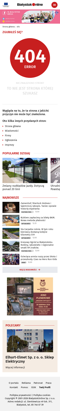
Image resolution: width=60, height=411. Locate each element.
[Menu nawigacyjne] (54, 5)
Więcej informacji (15, 367)
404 (18, 27)
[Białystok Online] (30, 4)
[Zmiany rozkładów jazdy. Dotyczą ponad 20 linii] (25, 170)
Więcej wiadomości (28, 270)
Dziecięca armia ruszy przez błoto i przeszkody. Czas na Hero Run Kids (39, 258)
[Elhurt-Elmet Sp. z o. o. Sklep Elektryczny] (30, 340)
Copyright (10, 398)
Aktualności (26, 223)
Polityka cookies (41, 395)
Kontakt (14, 387)
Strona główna (8, 27)
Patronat (38, 383)
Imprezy (9, 144)
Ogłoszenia (11, 140)
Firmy (8, 135)
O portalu (14, 383)
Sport (24, 262)
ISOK (33, 387)
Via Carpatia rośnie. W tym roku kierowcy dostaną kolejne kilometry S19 (37, 232)
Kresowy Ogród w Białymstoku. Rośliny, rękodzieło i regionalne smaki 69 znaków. (37, 245)
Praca (48, 383)
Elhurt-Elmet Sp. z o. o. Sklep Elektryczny (30, 359)
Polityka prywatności (20, 395)
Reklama (26, 383)
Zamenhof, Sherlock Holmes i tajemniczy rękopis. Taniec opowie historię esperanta (38, 206)
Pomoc (24, 387)
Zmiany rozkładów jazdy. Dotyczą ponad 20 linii (23, 187)
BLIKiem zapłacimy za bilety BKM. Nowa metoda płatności (38, 219)
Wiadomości (12, 130)
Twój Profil (44, 387)
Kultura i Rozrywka (28, 212)
